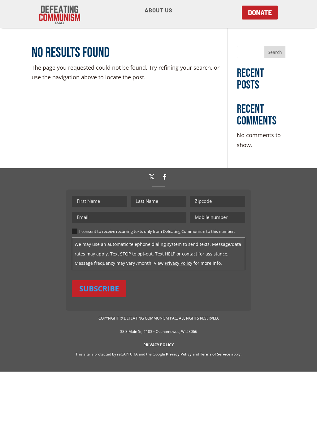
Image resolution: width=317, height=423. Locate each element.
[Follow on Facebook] (164, 176)
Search (275, 52)
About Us (158, 11)
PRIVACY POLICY (158, 344)
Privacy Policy (178, 263)
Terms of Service (215, 354)
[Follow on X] (152, 177)
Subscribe (99, 288)
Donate (260, 12)
